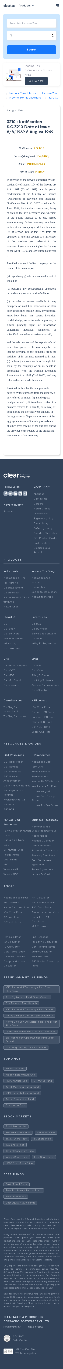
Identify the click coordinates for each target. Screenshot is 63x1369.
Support (8, 511)
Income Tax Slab (41, 761)
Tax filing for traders (15, 716)
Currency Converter (15, 956)
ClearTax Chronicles (45, 533)
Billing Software (40, 675)
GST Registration (13, 761)
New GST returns (13, 638)
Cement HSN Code (42, 712)
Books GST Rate (41, 731)
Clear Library (41, 523)
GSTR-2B (9, 804)
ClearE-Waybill (39, 628)
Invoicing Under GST (15, 799)
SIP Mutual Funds (13, 849)
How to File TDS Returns (45, 781)
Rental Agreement (42, 869)
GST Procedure (12, 771)
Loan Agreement (41, 845)
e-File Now (36, 81)
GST (6, 623)
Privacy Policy (12, 1327)
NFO (6, 864)
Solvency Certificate (43, 855)
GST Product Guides (46, 538)
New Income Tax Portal (44, 786)
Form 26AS (37, 766)
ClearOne (37, 670)
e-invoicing (10, 643)
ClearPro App (11, 685)
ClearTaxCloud (12, 680)
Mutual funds (11, 606)
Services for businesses (45, 685)
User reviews (41, 513)
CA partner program (15, 665)
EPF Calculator (39, 956)
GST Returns (11, 766)
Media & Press (42, 508)
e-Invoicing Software (43, 633)
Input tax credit (13, 648)
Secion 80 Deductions (44, 591)
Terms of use (34, 1327)
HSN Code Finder (41, 707)
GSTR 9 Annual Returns (17, 785)
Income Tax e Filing (15, 577)
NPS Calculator (40, 926)
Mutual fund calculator (17, 907)
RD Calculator (12, 941)
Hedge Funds (11, 854)
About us (39, 493)
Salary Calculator (41, 951)
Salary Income (39, 776)
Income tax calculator (16, 897)
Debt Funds (10, 859)
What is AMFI (11, 869)
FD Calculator (11, 946)
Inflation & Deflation (42, 840)
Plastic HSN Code (41, 722)
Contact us (40, 498)
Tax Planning (11, 582)
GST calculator (12, 922)
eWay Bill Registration (44, 643)
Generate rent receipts (45, 912)
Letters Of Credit (41, 874)
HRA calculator (12, 936)
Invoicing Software (42, 680)
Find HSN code (39, 936)
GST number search (43, 902)
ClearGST (37, 623)
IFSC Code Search (42, 907)
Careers (38, 503)
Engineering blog (43, 518)
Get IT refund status (43, 946)
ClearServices (12, 592)
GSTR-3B (9, 809)
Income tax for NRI (42, 596)
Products (25, 5)
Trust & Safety (42, 543)
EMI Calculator (12, 902)
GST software (11, 633)
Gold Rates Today (14, 951)
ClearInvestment (13, 587)
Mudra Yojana (39, 835)
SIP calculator (12, 917)
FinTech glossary (43, 528)
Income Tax (38, 587)
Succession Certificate (44, 850)
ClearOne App (39, 690)
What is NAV (11, 874)
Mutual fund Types (14, 840)
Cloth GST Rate (40, 726)
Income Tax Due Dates (44, 805)
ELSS (6, 844)
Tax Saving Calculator (44, 941)
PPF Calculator (40, 897)
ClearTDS (36, 638)
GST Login (9, 628)
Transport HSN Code (43, 717)
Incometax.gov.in (41, 791)
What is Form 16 (40, 771)
